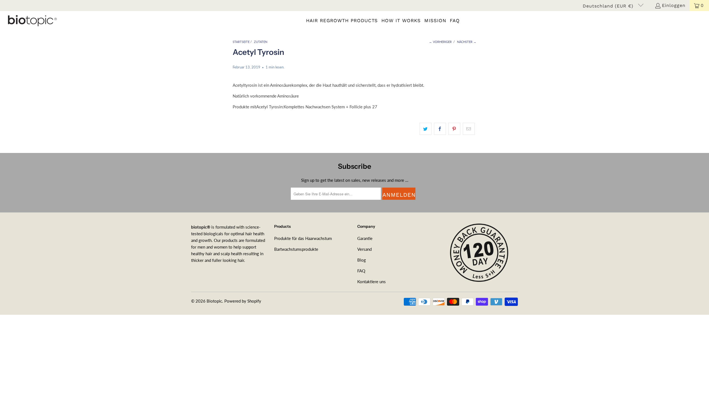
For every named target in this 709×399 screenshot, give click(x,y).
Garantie (365, 238)
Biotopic (214, 300)
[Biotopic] (31, 20)
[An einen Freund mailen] (469, 129)
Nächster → (466, 42)
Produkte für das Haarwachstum (303, 238)
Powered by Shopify (242, 300)
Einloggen (673, 5)
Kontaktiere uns (371, 281)
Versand (364, 249)
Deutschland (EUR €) (609, 6)
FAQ (361, 270)
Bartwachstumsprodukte (296, 249)
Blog (361, 259)
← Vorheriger (440, 42)
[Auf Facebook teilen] (440, 129)
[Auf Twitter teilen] (425, 129)
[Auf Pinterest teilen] (454, 129)
